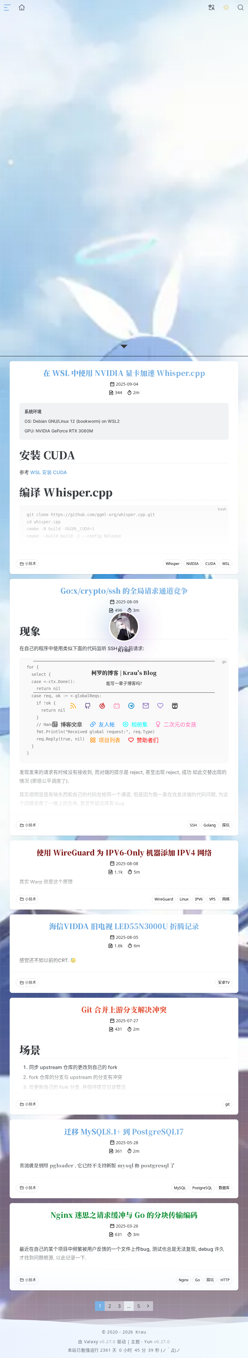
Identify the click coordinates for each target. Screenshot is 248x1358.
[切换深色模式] (226, 7)
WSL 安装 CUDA (48, 472)
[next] (148, 1306)
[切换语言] (211, 7)
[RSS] (73, 705)
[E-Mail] (146, 705)
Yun (148, 1341)
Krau (124, 650)
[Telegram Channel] (131, 705)
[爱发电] (160, 705)
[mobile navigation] (7, 7)
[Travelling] (175, 705)
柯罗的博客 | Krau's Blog (124, 672)
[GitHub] (87, 705)
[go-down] (124, 346)
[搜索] (240, 7)
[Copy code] (219, 667)
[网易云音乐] (102, 705)
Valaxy (91, 1341)
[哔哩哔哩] (116, 705)
